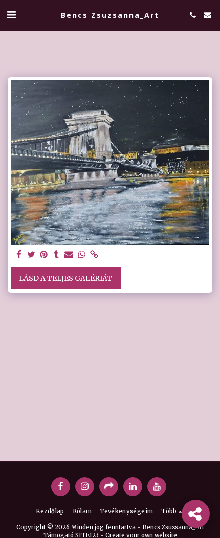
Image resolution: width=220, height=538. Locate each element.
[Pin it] (44, 255)
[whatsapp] (81, 255)
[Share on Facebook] (19, 255)
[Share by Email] (69, 255)
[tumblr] (56, 255)
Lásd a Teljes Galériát (65, 278)
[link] (94, 255)
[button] (11, 15)
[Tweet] (31, 255)
